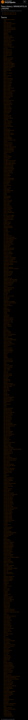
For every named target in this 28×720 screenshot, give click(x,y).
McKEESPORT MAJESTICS (8, 383)
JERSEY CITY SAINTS (7, 331)
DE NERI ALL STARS (7, 188)
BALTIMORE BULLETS (8, 49)
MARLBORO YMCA (7, 380)
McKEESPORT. (6, 387)
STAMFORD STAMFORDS (8, 597)
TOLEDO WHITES (7, 621)
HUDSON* (5, 313)
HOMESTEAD (6, 300)
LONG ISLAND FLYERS (8, 359)
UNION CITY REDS (7, 647)
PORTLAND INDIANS (7, 528)
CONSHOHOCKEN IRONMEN (9, 168)
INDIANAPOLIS (6, 316)
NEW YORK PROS (7, 427)
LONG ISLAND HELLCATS (8, 360)
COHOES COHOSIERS (8, 156)
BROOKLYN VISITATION (8, 92)
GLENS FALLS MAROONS (8, 253)
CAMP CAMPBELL (7, 112)
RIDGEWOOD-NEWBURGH (8, 545)
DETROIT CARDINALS (7, 201)
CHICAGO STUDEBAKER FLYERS (9, 140)
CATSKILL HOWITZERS (8, 122)
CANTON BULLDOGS (7, 115)
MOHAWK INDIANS (7, 401)
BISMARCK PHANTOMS (8, 59)
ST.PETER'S (6, 591)
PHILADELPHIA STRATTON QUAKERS (10, 508)
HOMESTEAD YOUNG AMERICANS (10, 302)
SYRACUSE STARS (7, 605)
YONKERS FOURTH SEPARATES (9, 709)
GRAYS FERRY (6, 265)
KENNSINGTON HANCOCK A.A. (9, 343)
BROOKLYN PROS (7, 89)
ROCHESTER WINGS (7, 553)
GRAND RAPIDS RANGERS (8, 264)
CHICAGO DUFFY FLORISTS (9, 134)
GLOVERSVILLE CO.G (7, 256)
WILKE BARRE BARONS (8, 687)
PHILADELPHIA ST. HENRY (8, 506)
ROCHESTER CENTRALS (8, 549)
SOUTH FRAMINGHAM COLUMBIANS (10, 568)
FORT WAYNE (6, 234)
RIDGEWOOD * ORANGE (8, 543)
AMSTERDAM (6, 34)
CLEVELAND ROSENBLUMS (9, 149)
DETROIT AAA (6, 198)
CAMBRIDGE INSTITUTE (8, 104)
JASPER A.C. (6, 328)
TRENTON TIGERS (7, 629)
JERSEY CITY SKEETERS (8, 335)
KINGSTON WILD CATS (8, 352)
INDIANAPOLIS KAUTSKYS (8, 317)
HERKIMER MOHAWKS (8, 289)
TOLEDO (5, 613)
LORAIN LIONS (6, 364)
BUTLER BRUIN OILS (7, 101)
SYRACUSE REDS (7, 603)
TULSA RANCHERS (7, 643)
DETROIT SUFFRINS (7, 209)
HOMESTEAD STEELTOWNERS (9, 301)
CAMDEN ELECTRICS (7, 110)
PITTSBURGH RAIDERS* (8, 519)
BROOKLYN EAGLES (7, 84)
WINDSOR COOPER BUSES (9, 699)
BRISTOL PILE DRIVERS (8, 73)
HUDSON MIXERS (7, 311)
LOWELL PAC (6, 371)
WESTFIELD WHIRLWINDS (8, 683)
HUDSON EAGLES (7, 309)
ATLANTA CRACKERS (7, 45)
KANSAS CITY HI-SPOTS (8, 342)
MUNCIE (5, 402)
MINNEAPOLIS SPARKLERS (9, 400)
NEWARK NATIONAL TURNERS (9, 442)
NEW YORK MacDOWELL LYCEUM (10, 424)
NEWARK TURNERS (7, 445)
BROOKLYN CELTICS (7, 81)
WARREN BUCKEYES (7, 657)
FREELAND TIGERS (7, 245)
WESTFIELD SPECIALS (8, 680)
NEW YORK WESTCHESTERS (9, 434)
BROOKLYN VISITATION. (8, 93)
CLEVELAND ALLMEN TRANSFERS (10, 146)
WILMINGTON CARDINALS (8, 694)
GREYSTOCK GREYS (7, 275)
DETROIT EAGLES (7, 203)
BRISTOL (5, 71)
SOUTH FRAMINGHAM (8, 566)
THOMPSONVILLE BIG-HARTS (9, 610)
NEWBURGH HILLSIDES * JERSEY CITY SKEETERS (12, 449)
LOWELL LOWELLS (7, 369)
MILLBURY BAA (6, 394)
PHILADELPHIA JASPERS (8, 497)
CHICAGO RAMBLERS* (8, 138)
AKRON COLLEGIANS (7, 22)
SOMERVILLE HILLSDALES (8, 562)
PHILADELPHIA (6, 491)
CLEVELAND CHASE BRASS (9, 148)
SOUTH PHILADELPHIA (8, 569)
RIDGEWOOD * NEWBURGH (9, 542)
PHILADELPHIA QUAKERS (8, 502)
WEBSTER (5, 673)
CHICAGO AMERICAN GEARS (9, 130)
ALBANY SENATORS (7, 32)
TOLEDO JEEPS (6, 614)
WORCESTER (6, 702)
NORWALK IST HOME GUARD (9, 468)
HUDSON (5, 307)
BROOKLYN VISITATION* (8, 94)
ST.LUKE (5, 587)
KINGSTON (6, 346)
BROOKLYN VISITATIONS (8, 96)
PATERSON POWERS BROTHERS (10, 483)
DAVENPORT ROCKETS (8, 171)
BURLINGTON (6, 99)
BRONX (5, 74)
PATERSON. (6, 487)
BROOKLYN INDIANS (7, 85)
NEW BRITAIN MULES (7, 409)
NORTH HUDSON (7, 456)
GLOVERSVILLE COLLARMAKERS (10, 257)
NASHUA (5, 405)
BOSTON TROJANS (7, 60)
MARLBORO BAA (7, 379)
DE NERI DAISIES (7, 189)
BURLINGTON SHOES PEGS (9, 100)
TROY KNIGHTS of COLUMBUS (9, 640)
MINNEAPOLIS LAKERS (8, 398)
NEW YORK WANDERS (8, 432)
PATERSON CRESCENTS (8, 479)
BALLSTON (6, 48)
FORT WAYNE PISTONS (8, 242)
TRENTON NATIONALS (8, 625)
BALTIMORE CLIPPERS (8, 53)
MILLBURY (5, 393)
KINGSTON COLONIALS (8, 348)
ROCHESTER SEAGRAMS (8, 551)
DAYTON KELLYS (7, 177)
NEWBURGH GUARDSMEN (8, 447)
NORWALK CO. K (7, 467)
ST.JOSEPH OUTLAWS (8, 586)
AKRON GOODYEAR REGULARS (9, 27)
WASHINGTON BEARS (8, 662)
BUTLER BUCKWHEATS (8, 103)
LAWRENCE (6, 357)
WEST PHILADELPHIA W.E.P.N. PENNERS (11, 679)
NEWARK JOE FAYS (7, 439)
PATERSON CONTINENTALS (9, 478)
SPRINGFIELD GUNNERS (8, 577)
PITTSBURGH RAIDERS (8, 516)
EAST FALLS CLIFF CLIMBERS (9, 215)
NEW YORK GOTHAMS (8, 417)
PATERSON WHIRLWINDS (8, 486)
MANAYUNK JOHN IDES (8, 374)
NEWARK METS (6, 441)
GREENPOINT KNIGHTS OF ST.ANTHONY (11, 268)
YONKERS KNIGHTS (7, 711)
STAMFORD (6, 595)
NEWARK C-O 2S (7, 436)
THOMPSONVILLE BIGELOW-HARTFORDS (11, 612)
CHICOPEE (5, 141)
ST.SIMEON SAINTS (7, 594)
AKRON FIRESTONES (7, 25)
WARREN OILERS (7, 658)
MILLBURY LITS (6, 395)
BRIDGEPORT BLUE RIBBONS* (9, 66)
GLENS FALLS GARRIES (8, 252)
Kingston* (5, 354)
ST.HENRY (5, 584)
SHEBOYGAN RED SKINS (8, 561)
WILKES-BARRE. (6, 690)
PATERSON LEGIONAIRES (8, 480)
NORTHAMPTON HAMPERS (9, 464)
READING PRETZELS (7, 540)
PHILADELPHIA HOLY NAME (9, 495)
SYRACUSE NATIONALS (8, 601)
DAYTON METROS (7, 181)
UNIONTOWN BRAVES (8, 650)
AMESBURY (6, 33)
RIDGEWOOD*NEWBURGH (9, 546)
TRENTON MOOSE (7, 624)
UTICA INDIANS (6, 653)
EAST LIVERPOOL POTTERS (9, 216)
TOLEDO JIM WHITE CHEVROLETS (10, 616)
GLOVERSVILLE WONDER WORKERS (10, 261)
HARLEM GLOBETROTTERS (9, 282)
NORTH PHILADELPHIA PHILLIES (10, 460)
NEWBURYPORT (7, 454)
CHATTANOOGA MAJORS (8, 126)
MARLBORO (6, 378)
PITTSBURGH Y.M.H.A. (8, 521)
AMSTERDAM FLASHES (8, 36)
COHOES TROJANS (7, 157)
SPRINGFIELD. (6, 581)
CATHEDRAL (6, 119)
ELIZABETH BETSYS (7, 222)
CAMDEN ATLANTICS (7, 107)
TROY (5, 636)
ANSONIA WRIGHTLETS (8, 44)
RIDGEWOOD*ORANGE (8, 547)
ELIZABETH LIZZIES (7, 223)
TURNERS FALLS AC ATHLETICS (9, 644)
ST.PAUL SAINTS (7, 590)
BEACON (5, 56)
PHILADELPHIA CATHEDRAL (9, 493)
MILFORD (5, 391)
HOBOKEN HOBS (7, 290)
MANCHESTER (6, 376)
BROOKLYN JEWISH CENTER (9, 88)
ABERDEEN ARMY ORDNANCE (9, 19)
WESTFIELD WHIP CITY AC (8, 681)
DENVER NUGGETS (7, 196)
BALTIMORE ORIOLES (8, 55)
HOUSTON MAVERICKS (8, 305)
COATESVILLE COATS (7, 152)
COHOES (5, 153)
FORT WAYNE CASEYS (8, 235)
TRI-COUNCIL (6, 635)
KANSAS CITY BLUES (7, 341)
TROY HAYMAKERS (7, 639)
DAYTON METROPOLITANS (9, 179)
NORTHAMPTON (7, 462)
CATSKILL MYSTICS (7, 123)
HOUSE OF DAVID (7, 304)
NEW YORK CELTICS (7, 416)
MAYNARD (5, 382)
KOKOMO (5, 356)
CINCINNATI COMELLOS (8, 144)
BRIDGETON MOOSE (7, 70)
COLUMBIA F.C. (6, 159)
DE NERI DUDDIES (7, 192)
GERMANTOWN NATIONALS (9, 249)
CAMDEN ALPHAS (7, 105)
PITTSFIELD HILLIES (7, 524)
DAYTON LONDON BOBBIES (9, 178)
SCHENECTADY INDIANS (8, 555)
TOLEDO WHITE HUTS (8, 620)
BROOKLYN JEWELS (7, 86)
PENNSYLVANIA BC (7, 490)
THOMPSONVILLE (7, 607)
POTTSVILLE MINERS (7, 531)
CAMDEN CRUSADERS (8, 108)
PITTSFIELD (6, 523)
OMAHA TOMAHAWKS (8, 471)
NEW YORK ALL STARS (8, 413)
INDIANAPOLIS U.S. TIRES (8, 322)
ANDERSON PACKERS (8, 41)
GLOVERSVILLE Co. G (8, 255)
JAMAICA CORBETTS (7, 324)
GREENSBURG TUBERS (8, 274)
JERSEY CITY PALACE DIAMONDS (10, 334)
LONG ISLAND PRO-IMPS (8, 361)
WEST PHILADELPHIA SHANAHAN (10, 677)
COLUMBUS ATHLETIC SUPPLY (9, 162)
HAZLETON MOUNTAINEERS (9, 287)
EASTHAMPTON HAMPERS (8, 219)
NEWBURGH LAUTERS (8, 450)
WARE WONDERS (7, 655)
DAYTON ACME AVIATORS (8, 172)
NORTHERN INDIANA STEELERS (9, 465)
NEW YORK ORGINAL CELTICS (9, 426)
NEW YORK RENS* (7, 430)
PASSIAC (5, 476)
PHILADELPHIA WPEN (8, 510)
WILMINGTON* (6, 698)
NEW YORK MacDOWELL (8, 423)
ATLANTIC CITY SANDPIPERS (9, 47)
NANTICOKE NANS (7, 404)
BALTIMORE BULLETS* (8, 52)
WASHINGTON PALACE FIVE (9, 668)
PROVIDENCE (6, 536)
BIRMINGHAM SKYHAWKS (8, 58)
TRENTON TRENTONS (8, 631)
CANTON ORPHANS (7, 116)
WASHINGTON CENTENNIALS (9, 666)
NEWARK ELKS (6, 438)
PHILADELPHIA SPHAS (8, 505)
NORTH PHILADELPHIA (8, 457)
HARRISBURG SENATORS (8, 283)
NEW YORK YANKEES (7, 435)
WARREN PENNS (7, 659)
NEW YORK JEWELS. (7, 421)
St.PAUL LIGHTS (7, 588)
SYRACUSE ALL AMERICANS (9, 599)
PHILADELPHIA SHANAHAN (9, 504)
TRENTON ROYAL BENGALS (9, 628)
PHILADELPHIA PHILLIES (8, 501)
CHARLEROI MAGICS (7, 125)
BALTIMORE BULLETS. (8, 51)
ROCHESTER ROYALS (7, 550)
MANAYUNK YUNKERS (8, 375)
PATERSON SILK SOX (7, 484)
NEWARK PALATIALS (7, 443)
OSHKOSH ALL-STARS (8, 472)
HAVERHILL (6, 286)
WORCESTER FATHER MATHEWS (10, 703)
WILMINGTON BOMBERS (8, 692)
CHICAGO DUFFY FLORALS (9, 133)
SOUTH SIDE (6, 571)
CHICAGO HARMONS (7, 137)
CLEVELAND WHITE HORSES (9, 151)
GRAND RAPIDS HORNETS (8, 263)
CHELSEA (5, 127)
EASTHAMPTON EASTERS (8, 218)
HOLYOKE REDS (7, 298)
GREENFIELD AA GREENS (8, 267)
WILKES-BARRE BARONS (8, 688)
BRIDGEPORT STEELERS (8, 67)
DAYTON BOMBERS (7, 175)
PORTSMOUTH (6, 530)
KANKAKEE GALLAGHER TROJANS (10, 339)
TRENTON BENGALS (7, 623)
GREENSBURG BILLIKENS (8, 272)
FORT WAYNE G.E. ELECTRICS (9, 237)
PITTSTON (5, 525)
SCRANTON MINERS (7, 560)
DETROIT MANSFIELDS (8, 207)
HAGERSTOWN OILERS (8, 278)
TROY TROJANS (6, 642)
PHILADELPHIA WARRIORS (9, 509)
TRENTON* (6, 632)
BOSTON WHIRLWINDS (8, 62)
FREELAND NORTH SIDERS (8, 244)
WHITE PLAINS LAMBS (8, 684)
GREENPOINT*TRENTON (8, 271)
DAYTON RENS (6, 183)
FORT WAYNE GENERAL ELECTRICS (10, 238)
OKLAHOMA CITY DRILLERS (9, 469)
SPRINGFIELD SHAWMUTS (8, 579)
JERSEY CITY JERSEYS (7, 333)
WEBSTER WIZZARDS (7, 675)
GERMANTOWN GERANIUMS (9, 248)
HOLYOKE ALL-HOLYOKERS (9, 296)
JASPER (5, 327)
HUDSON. (5, 312)
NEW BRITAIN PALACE (8, 410)
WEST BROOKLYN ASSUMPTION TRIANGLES (12, 676)
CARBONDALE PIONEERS (8, 118)
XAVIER (5, 706)
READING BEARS (7, 539)
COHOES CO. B (6, 155)
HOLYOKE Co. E (6, 297)
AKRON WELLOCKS (7, 30)
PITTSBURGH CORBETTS (8, 512)
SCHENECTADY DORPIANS (8, 554)
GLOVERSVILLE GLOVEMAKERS (9, 259)
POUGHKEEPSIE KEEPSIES (8, 534)
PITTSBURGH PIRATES (8, 514)
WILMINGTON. (6, 696)
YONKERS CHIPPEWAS (8, 707)
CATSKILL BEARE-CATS (8, 120)
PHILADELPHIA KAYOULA (8, 498)
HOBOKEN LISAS (7, 291)
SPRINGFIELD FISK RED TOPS (9, 576)
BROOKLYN (6, 77)
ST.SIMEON (6, 592)
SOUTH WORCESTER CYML (9, 573)
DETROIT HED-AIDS (7, 205)
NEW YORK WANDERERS (8, 431)
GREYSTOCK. (6, 276)
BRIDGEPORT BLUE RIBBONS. (9, 64)
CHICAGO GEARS (7, 136)
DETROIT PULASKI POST (8, 208)
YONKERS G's (6, 710)
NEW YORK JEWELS (7, 420)
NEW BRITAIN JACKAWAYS (8, 408)
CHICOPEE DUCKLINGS (8, 142)
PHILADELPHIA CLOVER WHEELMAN (10, 494)
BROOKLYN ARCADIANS (8, 79)
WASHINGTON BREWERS (8, 664)
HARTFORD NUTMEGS (8, 285)
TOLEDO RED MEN (7, 618)
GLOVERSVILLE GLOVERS (8, 260)
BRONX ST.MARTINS (7, 75)
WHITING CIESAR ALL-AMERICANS (10, 685)
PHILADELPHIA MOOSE (8, 499)
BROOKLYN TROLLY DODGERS (9, 90)
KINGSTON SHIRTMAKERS (8, 350)
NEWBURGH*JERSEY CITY (8, 453)
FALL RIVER (6, 229)
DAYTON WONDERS (7, 185)
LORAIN (5, 363)
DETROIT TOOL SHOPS (8, 211)
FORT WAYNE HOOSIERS (8, 241)
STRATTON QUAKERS (8, 598)
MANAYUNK (6, 372)
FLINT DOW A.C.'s (7, 231)
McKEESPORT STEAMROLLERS (9, 385)
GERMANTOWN (6, 246)
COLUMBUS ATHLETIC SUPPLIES (10, 160)
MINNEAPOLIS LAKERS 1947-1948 (10, 12)
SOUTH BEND (6, 564)
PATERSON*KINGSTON (8, 488)
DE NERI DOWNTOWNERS (8, 190)
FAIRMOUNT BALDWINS (8, 227)
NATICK (5, 406)
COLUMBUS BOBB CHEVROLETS (10, 163)
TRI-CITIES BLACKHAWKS (8, 633)
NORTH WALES (6, 461)
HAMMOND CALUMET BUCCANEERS (10, 279)
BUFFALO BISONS (7, 97)
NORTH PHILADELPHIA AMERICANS (10, 458)
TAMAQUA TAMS (7, 606)
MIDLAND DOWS (7, 390)
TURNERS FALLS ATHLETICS (9, 646)
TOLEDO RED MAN (7, 617)
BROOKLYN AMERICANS (8, 78)
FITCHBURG (6, 230)
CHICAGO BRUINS (7, 131)
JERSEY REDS (6, 337)
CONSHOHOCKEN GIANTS (8, 167)
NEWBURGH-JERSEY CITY (8, 452)
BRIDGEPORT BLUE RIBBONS (9, 63)
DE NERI (5, 186)
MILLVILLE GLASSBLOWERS (9, 397)
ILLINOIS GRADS (7, 315)
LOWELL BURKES (7, 368)
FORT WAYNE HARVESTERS (9, 239)
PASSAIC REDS (6, 475)
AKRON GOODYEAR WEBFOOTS (10, 29)
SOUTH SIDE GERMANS (8, 572)
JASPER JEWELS (6, 330)
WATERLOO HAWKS (7, 669)
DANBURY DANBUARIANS (8, 170)
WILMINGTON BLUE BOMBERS (9, 691)
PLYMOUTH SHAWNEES (8, 527)
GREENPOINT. (6, 270)
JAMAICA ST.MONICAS (8, 326)
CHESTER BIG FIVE (7, 129)
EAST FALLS (6, 214)
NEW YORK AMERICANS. (8, 415)
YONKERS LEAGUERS (7, 713)
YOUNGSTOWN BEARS (8, 714)
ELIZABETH (6, 220)
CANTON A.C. (6, 114)
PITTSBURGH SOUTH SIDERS (9, 520)
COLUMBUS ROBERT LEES (8, 164)
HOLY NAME (6, 293)
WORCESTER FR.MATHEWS (9, 705)
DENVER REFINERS (7, 197)
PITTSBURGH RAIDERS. (8, 517)
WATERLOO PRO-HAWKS (8, 670)
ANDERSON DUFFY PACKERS (9, 40)
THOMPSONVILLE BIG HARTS (9, 609)
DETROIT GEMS (6, 204)
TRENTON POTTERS (7, 627)
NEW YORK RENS (7, 428)
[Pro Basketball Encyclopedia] (8, 2)
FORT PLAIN (6, 233)
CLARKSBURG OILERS (8, 145)
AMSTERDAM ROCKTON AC (9, 37)
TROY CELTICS (6, 638)
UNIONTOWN (6, 649)
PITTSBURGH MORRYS (8, 513)
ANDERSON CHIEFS (7, 38)
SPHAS (5, 575)
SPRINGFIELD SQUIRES (8, 580)
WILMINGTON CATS (7, 695)
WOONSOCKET (6, 701)
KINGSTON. (6, 353)
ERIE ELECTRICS (6, 224)
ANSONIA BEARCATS (7, 43)
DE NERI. (5, 193)
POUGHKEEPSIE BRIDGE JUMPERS (10, 532)
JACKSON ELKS (6, 323)
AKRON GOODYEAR (7, 26)
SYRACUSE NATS (7, 602)
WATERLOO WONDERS (8, 672)
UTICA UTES (6, 654)
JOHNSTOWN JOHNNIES (8, 338)
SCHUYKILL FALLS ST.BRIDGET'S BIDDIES (11, 557)
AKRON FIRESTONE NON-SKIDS (9, 23)
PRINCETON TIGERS (7, 535)
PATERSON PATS (7, 482)
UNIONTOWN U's (7, 651)
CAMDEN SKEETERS (7, 111)
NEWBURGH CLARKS (7, 446)
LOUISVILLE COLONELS (8, 367)
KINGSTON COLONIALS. (8, 349)
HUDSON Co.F (6, 308)
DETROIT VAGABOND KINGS (9, 212)
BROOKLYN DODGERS (8, 82)
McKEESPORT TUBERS (8, 386)
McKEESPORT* (6, 389)
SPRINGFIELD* (6, 583)
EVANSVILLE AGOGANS (8, 226)
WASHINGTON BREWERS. (8, 665)
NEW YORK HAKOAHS (8, 419)
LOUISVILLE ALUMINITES (8, 365)
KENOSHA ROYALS (7, 345)
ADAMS (5, 21)
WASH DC (5, 661)
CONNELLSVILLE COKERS (8, 166)
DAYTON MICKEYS (7, 182)
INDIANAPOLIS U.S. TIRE (8, 320)
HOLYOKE (5, 294)
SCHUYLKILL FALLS (7, 558)
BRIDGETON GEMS (7, 69)
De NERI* (5, 194)
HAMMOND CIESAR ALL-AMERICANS (10, 281)
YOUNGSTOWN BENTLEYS (8, 716)
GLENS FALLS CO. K (7, 250)
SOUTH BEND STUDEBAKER (9, 565)
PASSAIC (5, 473)
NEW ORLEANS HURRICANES (9, 412)
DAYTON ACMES (7, 174)
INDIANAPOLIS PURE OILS (8, 319)
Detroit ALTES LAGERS (8, 200)
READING (5, 538)
